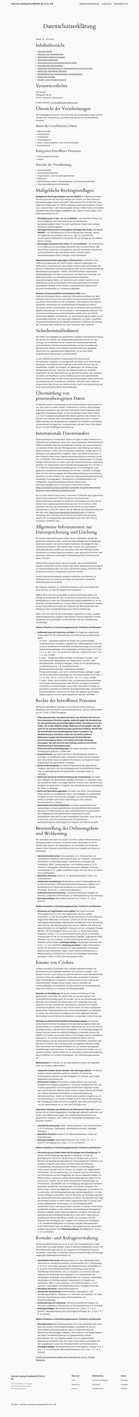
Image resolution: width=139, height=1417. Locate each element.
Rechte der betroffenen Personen (52, 71)
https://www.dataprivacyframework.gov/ (66, 512)
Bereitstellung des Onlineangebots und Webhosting (60, 74)
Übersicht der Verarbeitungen (51, 54)
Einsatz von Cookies (46, 77)
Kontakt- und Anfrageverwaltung (52, 80)
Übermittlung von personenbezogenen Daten (57, 63)
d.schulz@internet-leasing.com (64, 103)
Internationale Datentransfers (50, 66)
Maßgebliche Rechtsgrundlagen (51, 57)
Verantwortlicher (45, 51)
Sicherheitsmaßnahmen (48, 60)
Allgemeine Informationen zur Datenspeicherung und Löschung (65, 68)
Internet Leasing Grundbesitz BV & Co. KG (32, 3)
